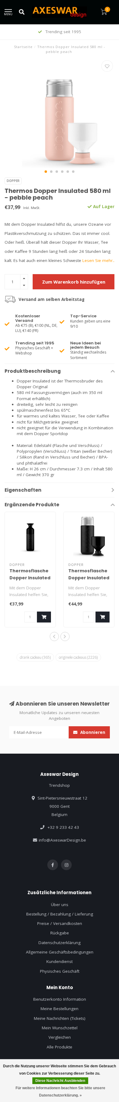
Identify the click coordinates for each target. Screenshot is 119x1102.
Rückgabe (59, 933)
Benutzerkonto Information (59, 999)
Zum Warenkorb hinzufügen (73, 282)
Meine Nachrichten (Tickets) (59, 1018)
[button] (46, 171)
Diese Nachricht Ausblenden (60, 1081)
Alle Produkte (59, 1047)
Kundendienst (59, 961)
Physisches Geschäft (59, 971)
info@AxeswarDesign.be (62, 840)
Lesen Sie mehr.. (98, 260)
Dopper (13, 181)
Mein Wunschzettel (60, 1028)
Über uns (59, 904)
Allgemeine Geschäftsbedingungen (59, 952)
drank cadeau (35, 657)
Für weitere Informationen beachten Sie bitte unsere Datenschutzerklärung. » (60, 1091)
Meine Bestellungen (59, 1008)
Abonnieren (92, 732)
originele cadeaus (78, 657)
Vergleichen (60, 1037)
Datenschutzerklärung (59, 942)
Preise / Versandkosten (59, 923)
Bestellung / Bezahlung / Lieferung (59, 914)
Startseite (23, 46)
